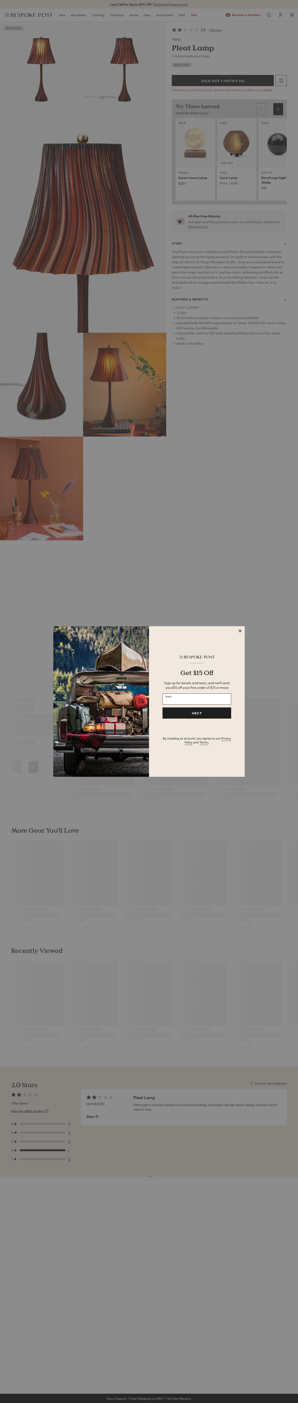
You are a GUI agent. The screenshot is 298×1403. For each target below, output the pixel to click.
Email (169, 696)
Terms (204, 742)
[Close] (240, 631)
